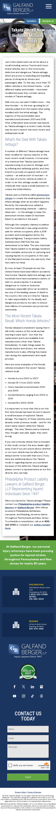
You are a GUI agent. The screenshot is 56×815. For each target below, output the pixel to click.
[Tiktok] (32, 696)
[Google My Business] (41, 687)
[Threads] (41, 696)
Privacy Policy (20, 792)
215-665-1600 (36, 599)
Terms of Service (34, 792)
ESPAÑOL (31, 21)
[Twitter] (24, 687)
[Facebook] (14, 687)
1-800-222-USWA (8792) (38, 595)
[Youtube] (14, 696)
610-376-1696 (36, 628)
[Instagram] (24, 696)
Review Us (48, 21)
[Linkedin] (32, 687)
